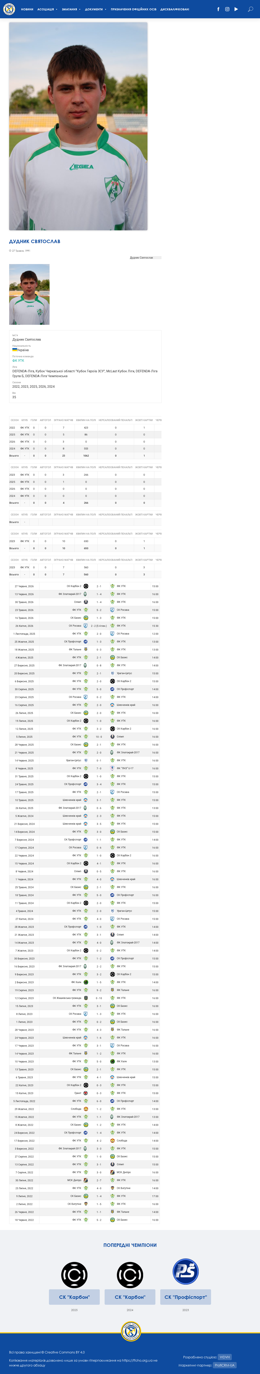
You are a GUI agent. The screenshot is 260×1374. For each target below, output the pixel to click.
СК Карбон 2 (74, 586)
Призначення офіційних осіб (133, 9)
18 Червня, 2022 (24, 1220)
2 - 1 (99, 586)
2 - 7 (99, 1180)
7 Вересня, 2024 (24, 839)
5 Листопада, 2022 (24, 1101)
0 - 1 (99, 760)
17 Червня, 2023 (24, 1045)
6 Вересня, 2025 (24, 681)
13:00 (155, 641)
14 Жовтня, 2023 (24, 942)
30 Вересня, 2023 (24, 958)
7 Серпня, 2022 (24, 1172)
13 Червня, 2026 (24, 594)
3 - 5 (99, 824)
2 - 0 (99, 633)
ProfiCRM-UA (225, 1365)
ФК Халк (76, 982)
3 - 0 (99, 831)
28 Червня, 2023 (24, 1030)
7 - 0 (99, 768)
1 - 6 (99, 1037)
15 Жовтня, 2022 (24, 1117)
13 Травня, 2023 (24, 1069)
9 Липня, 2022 (24, 1196)
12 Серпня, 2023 (24, 998)
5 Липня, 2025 (24, 736)
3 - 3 (99, 1148)
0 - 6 (99, 808)
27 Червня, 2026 (24, 586)
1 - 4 (99, 594)
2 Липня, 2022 (24, 1204)
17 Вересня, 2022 (24, 1140)
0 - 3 (99, 649)
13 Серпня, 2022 (24, 1164)
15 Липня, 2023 (24, 1006)
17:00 (155, 1196)
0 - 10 (99, 998)
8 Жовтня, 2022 (24, 1125)
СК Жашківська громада (67, 998)
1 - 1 (99, 839)
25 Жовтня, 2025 (24, 641)
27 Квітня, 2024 (24, 919)
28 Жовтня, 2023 (24, 927)
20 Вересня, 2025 (24, 673)
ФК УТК (18, 361)
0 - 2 (99, 697)
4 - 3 (99, 1030)
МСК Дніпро (123, 1172)
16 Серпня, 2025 (24, 705)
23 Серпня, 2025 (24, 697)
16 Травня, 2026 (24, 618)
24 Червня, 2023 (24, 1037)
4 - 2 (99, 1140)
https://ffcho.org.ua (137, 1360)
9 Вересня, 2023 (24, 974)
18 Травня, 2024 (24, 895)
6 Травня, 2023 (24, 1077)
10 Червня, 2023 (24, 1061)
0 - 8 (99, 665)
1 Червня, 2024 (24, 879)
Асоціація (45, 9)
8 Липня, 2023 (24, 1014)
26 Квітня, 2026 (24, 626)
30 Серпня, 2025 (24, 689)
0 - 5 (99, 871)
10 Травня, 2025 (24, 800)
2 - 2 (99, 966)
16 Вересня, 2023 (24, 966)
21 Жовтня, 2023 (24, 934)
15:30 (155, 626)
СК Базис (76, 617)
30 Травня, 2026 (24, 602)
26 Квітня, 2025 (24, 808)
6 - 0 (99, 1101)
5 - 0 (99, 689)
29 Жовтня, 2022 (24, 1109)
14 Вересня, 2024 (24, 831)
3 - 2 (99, 729)
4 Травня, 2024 (24, 911)
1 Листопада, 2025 (24, 633)
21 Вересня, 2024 (24, 824)
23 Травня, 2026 (24, 610)
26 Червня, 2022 (24, 1212)
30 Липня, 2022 (24, 1180)
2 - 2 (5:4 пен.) (99, 626)
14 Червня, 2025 (24, 760)
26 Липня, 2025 (24, 713)
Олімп (78, 602)
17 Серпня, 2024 (24, 847)
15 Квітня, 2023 (24, 1093)
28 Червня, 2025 (24, 744)
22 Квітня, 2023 (24, 1085)
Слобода (76, 1109)
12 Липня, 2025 (24, 729)
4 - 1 (99, 863)
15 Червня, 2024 (24, 863)
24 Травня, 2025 (24, 784)
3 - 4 (99, 784)
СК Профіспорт (73, 641)
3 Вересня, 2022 (24, 1148)
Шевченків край (125, 705)
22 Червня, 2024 (24, 855)
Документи (94, 9)
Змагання (69, 9)
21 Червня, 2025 (24, 752)
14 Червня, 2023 (24, 1053)
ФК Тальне (75, 649)
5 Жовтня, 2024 (24, 816)
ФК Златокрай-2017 (70, 594)
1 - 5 (99, 982)
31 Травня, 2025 (24, 776)
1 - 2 (99, 958)
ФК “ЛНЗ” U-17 (124, 768)
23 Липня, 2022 (24, 1188)
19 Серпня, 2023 (24, 990)
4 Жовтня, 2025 (24, 657)
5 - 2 (99, 610)
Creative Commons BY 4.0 (65, 1352)
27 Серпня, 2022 (24, 1156)
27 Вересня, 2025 (24, 665)
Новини (27, 9)
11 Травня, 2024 (24, 903)
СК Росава (122, 610)
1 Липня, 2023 (24, 1022)
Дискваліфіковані (174, 9)
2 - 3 (99, 816)
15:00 (155, 586)
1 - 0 (99, 721)
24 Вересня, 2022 (24, 1132)
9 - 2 (99, 990)
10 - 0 (99, 736)
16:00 (155, 594)
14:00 (155, 657)
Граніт (78, 1093)
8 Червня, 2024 (24, 871)
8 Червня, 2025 (24, 768)
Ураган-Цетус (124, 673)
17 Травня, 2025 (24, 792)
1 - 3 (99, 618)
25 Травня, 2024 (24, 887)
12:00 (155, 633)
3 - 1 (99, 800)
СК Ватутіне (123, 1188)
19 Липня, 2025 (24, 721)
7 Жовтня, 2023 (24, 950)
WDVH (225, 1357)
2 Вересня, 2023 (24, 982)
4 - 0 (99, 879)
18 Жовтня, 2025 (24, 649)
